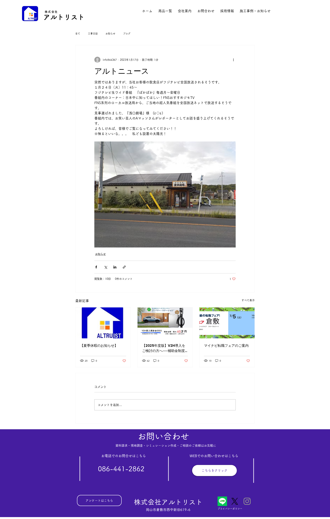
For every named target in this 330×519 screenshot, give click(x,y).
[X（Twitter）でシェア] (105, 267)
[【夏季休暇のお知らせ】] (103, 322)
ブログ (126, 33)
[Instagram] (247, 501)
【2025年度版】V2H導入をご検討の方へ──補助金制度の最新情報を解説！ (163, 348)
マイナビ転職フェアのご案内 (226, 345)
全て (77, 33)
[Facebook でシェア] (96, 267)
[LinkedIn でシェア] (115, 267)
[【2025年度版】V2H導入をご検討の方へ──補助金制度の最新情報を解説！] (165, 322)
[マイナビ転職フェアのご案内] (227, 322)
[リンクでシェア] (124, 267)
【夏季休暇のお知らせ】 (99, 345)
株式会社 (51, 11)
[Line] (222, 501)
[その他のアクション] (233, 59)
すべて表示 (248, 300)
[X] (234, 501)
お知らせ (110, 33)
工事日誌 (93, 33)
